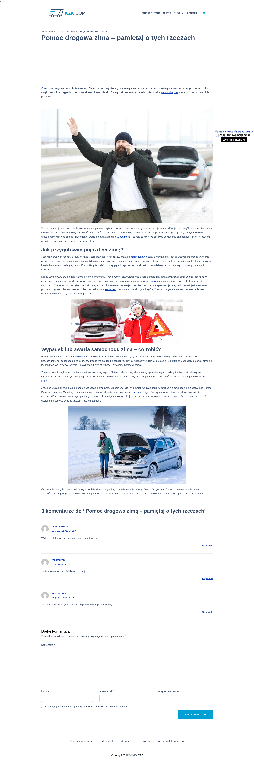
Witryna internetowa (168, 691)
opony (44, 261)
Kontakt (192, 13)
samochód (110, 289)
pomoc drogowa (169, 92)
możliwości (78, 356)
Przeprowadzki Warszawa (171, 741)
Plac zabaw (143, 741)
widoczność (123, 236)
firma (44, 380)
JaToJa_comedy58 (62, 593)
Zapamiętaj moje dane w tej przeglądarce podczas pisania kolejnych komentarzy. (89, 706)
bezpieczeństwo (138, 256)
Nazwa (46, 691)
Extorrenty (125, 741)
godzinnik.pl (106, 741)
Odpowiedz (207, 545)
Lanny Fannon (60, 526)
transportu (137, 392)
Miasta (167, 13)
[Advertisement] (124, 65)
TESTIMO (131, 755)
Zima (44, 88)
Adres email (106, 691)
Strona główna (151, 13)
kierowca (151, 281)
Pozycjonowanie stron (81, 741)
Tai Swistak (58, 560)
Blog (59, 31)
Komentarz (48, 645)
